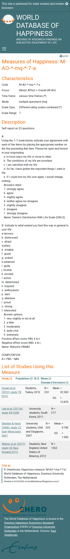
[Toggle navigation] (4, 49)
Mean (45, 378)
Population (23, 378)
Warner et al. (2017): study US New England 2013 (13, 448)
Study (6, 378)
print (65, 56)
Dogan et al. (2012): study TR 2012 (11, 392)
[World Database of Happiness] (8, 28)
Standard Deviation (53, 382)
